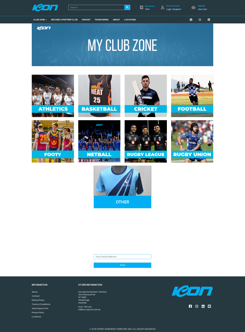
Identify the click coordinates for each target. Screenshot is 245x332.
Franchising (102, 19)
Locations (130, 19)
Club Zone (39, 19)
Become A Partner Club (64, 19)
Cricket (86, 19)
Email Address (122, 252)
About (116, 19)
